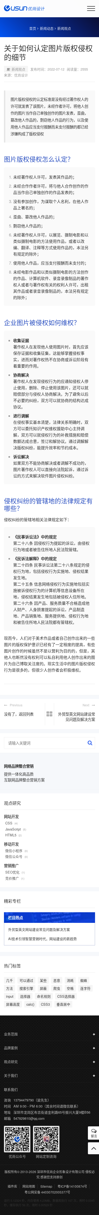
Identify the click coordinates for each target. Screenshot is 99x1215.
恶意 (56, 980)
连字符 (85, 988)
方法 (9, 988)
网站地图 (28, 1186)
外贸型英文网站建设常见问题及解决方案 (76, 716)
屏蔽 (43, 988)
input (9, 996)
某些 (43, 980)
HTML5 (10, 834)
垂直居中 (63, 1004)
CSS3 (45, 1004)
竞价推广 (12, 878)
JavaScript (13, 829)
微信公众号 (13, 856)
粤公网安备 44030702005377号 (47, 1192)
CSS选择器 (66, 996)
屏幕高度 (13, 1004)
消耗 (70, 980)
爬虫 (56, 988)
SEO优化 (12, 872)
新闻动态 (47, 28)
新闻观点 (64, 28)
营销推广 (11, 865)
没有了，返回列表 (19, 714)
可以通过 (26, 980)
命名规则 (44, 996)
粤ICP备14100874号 (72, 1186)
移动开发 (11, 844)
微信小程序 (13, 850)
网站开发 (11, 816)
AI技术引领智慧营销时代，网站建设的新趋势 (42, 938)
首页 (32, 28)
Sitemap (46, 1186)
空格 (70, 988)
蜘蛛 (83, 980)
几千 (9, 980)
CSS (8, 822)
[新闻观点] (49, 714)
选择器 (25, 996)
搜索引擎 (26, 988)
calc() (30, 1004)
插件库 (12, 1186)
